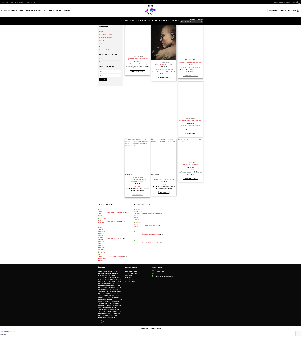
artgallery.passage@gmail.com (164, 276)
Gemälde (101, 40)
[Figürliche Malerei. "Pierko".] (163, 42)
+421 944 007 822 (160, 272)
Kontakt (288, 2)
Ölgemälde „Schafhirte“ (190, 165)
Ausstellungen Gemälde (106, 34)
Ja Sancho (102, 59)
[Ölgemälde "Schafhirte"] (190, 149)
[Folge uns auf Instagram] (152, 2)
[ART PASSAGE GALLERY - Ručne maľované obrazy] (150, 10)
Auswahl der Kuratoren (19, 10)
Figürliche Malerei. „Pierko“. (164, 64)
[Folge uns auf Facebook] (149, 2)
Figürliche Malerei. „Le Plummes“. (137, 59)
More (100, 46)
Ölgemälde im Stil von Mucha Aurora (163, 179)
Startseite (125, 20)
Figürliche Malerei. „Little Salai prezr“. (190, 120)
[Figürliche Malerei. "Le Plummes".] (137, 40)
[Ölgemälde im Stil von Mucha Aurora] (163, 155)
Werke (4, 10)
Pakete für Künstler (104, 50)
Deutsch (295, 2)
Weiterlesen (137, 194)
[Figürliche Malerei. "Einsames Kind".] (190, 41)
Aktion (34, 10)
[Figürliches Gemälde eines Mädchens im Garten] (137, 155)
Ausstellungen (54, 10)
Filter (103, 79)
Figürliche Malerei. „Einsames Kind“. (190, 62)
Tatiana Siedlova (104, 62)
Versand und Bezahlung (279, 2)
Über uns (42, 10)
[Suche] (265, 10)
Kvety (100, 44)
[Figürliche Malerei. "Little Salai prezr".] (190, 98)
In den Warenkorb (137, 71)
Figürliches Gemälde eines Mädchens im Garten (137, 180)
